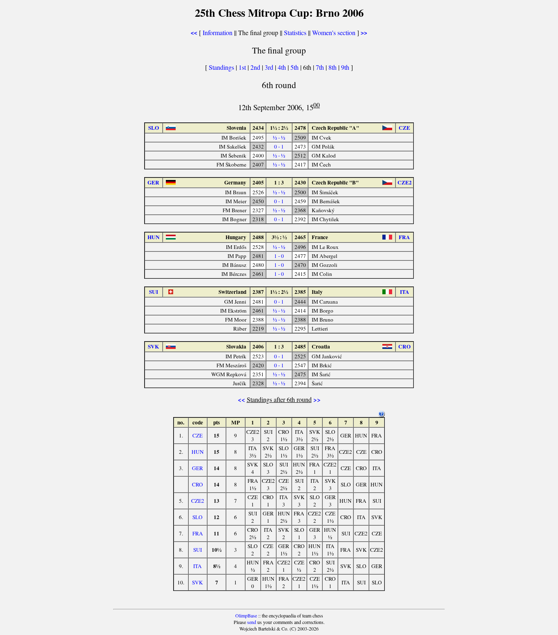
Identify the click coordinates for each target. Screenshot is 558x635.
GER (197, 468)
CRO (197, 484)
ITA (197, 566)
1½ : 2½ (279, 128)
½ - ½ (279, 137)
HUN (198, 451)
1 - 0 (279, 256)
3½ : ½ (279, 237)
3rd (270, 67)
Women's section (333, 32)
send (251, 622)
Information (217, 32)
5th (295, 67)
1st (243, 67)
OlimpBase (246, 615)
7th (321, 67)
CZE (197, 435)
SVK (197, 582)
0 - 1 (279, 146)
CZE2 (197, 500)
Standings (221, 67)
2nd (256, 67)
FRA (197, 533)
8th (333, 67)
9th (346, 67)
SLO (197, 517)
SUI (197, 549)
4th (283, 67)
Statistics (295, 32)
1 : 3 (279, 182)
